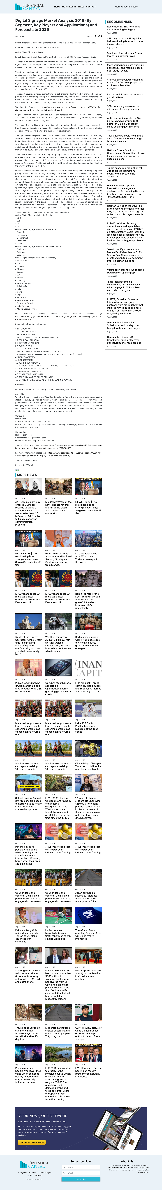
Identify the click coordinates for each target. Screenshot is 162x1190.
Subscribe (81, 1179)
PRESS (81, 7)
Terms (28, 1179)
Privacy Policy (37, 1179)
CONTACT (91, 7)
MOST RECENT (69, 7)
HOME (57, 7)
